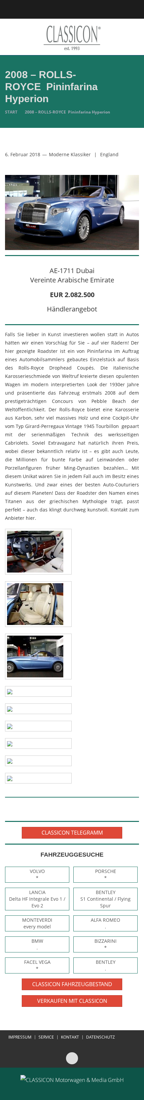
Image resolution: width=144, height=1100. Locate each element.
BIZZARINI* (105, 944)
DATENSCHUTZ (100, 1037)
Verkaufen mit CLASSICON (72, 1001)
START (11, 112)
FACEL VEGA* (37, 965)
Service (46, 1037)
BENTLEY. (106, 965)
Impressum (19, 1037)
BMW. (37, 944)
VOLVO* (37, 874)
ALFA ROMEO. (105, 923)
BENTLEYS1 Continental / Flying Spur (105, 899)
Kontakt (70, 1037)
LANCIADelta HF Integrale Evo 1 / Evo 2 (37, 899)
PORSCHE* (105, 874)
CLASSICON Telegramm (72, 832)
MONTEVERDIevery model (37, 923)
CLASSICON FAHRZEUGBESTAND (72, 984)
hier (30, 518)
